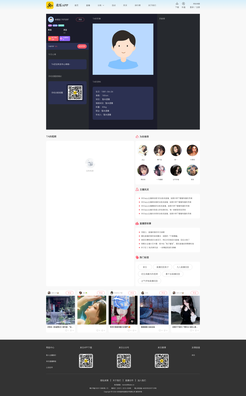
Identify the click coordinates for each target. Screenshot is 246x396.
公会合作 (49, 367)
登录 (192, 7)
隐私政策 (104, 380)
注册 (198, 7)
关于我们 (152, 5)
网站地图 (196, 4)
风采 (125, 5)
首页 (76, 5)
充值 (183, 7)
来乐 (193, 355)
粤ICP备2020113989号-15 (98, 388)
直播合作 (129, 380)
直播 (88, 5)
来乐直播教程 (51, 361)
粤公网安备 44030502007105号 (145, 388)
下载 (177, 7)
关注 (80, 19)
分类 (100, 5)
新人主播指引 (51, 355)
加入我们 (142, 380)
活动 (114, 5)
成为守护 (82, 46)
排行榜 (138, 5)
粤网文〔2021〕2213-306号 (121, 388)
